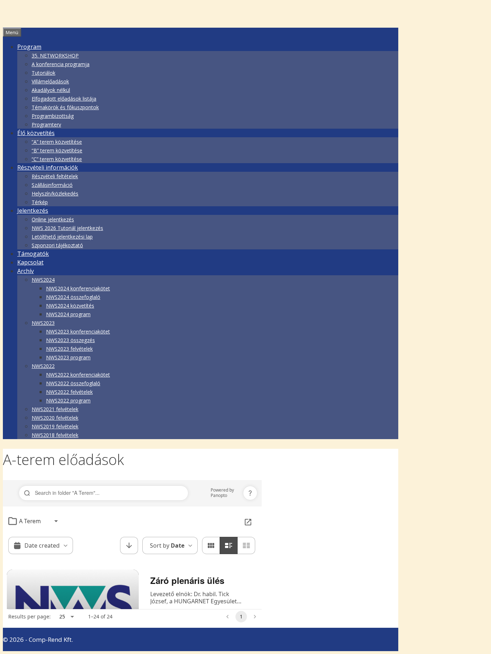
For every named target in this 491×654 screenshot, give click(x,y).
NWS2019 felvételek (55, 426)
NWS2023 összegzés (70, 340)
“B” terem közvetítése (57, 150)
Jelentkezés (32, 211)
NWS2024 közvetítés (70, 305)
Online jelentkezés (53, 219)
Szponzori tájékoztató (57, 245)
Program (29, 47)
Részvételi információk (47, 167)
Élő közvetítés (36, 133)
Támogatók (33, 254)
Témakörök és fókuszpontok (65, 107)
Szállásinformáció (52, 184)
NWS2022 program (68, 400)
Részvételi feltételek (55, 176)
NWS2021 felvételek (55, 409)
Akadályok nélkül (51, 90)
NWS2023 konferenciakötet (78, 331)
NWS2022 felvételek (69, 391)
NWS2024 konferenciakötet (78, 288)
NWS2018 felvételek (55, 435)
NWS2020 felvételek (55, 417)
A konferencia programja (61, 64)
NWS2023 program (68, 357)
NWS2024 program (68, 314)
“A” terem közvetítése (57, 141)
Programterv (46, 124)
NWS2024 (43, 279)
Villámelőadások (50, 81)
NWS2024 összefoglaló (73, 297)
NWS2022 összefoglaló (73, 383)
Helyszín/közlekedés (55, 193)
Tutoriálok (43, 72)
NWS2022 (43, 366)
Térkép (40, 202)
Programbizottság (53, 115)
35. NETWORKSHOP (55, 55)
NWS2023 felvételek (69, 348)
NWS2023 (43, 322)
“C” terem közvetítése (57, 159)
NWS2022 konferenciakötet (78, 374)
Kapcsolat (30, 262)
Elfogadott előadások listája (64, 98)
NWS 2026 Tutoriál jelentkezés (67, 228)
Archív (25, 271)
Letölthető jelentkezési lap (62, 236)
